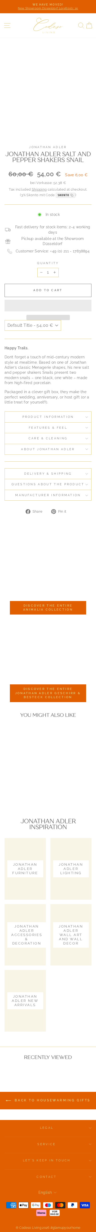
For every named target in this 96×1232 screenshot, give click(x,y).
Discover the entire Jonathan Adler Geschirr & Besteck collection (48, 693)
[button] (48, 305)
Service (46, 1144)
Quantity (48, 263)
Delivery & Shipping (48, 473)
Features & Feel (48, 428)
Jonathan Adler (48, 147)
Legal (47, 1128)
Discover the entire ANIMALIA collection (48, 608)
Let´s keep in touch (47, 1160)
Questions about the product (47, 484)
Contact (47, 1177)
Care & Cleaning (48, 438)
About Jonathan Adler (48, 449)
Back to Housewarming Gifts (51, 1100)
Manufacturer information (48, 495)
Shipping (39, 189)
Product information (48, 417)
